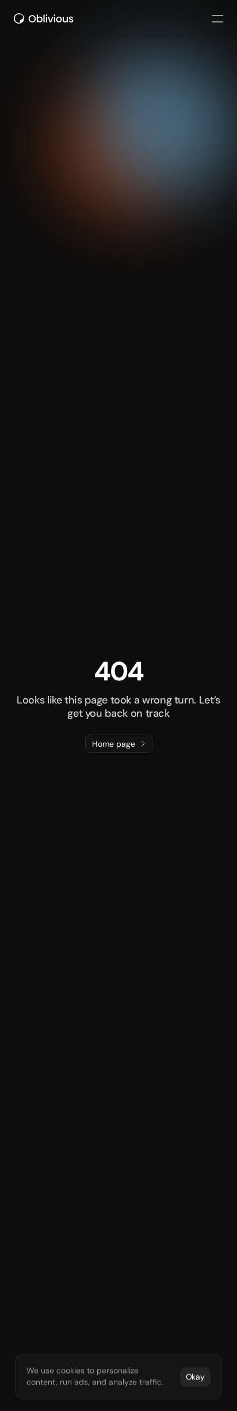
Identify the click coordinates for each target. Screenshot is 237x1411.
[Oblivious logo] (45, 18)
